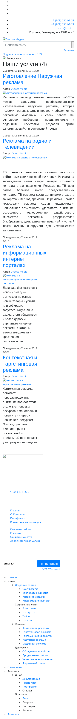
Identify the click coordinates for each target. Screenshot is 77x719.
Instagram (28, 612)
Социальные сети (21, 537)
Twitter (26, 616)
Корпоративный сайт (35, 592)
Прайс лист (29, 682)
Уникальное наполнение (37, 659)
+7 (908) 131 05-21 (62, 20)
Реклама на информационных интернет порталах (24, 255)
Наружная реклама (34, 639)
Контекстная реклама (35, 628)
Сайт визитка (30, 589)
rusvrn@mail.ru (65, 28)
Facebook (28, 620)
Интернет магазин (33, 596)
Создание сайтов (20, 529)
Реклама (15, 533)
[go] (72, 44)
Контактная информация (25, 522)
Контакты (13, 714)
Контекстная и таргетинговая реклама (20, 363)
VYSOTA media (51, 569)
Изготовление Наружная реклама (32, 79)
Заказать (69, 50)
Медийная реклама (34, 643)
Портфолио (17, 518)
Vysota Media (19, 88)
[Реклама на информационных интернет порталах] (20, 279)
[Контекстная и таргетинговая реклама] (20, 382)
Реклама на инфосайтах (37, 635)
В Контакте (29, 608)
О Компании (17, 514)
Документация (31, 678)
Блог (25, 698)
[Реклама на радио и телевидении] (25, 157)
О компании (14, 667)
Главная (15, 510)
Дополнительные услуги (25, 541)
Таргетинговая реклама (36, 632)
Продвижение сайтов (35, 655)
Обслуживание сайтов (36, 651)
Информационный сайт (36, 600)
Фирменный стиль (33, 663)
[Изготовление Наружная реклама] (25, 92)
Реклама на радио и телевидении (27, 143)
